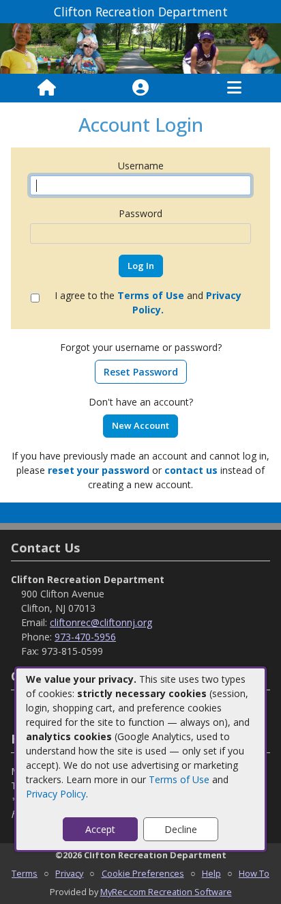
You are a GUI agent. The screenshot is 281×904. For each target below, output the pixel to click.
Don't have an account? (141, 401)
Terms (25, 873)
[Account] (140, 88)
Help (211, 873)
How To (254, 873)
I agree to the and (148, 302)
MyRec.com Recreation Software (166, 892)
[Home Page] (47, 88)
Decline (180, 829)
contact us (191, 470)
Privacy (69, 873)
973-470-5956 (85, 636)
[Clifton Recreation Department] (140, 47)
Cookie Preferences (143, 873)
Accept (100, 829)
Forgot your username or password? (141, 347)
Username (141, 165)
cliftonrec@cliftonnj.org (101, 622)
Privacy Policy (56, 793)
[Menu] (234, 88)
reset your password (98, 470)
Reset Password (141, 371)
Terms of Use (179, 779)
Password (140, 213)
